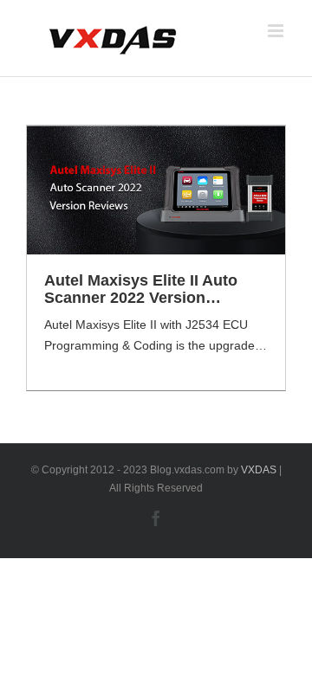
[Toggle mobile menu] (277, 31)
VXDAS (258, 470)
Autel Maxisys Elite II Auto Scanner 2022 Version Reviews (140, 289)
